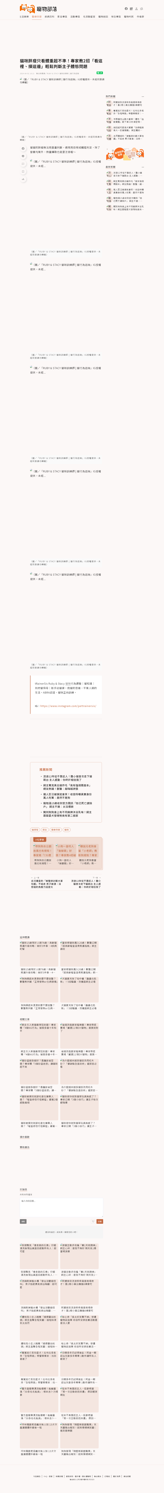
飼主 (45, 829)
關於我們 (116, 1476)
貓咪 (66, 829)
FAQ (45, 1476)
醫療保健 (37, 16)
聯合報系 (97, 1476)
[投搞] (131, 8)
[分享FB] (23, 148)
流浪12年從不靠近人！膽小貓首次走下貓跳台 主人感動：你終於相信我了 (67, 778)
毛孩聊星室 (89, 16)
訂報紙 (107, 1476)
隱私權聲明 (86, 1476)
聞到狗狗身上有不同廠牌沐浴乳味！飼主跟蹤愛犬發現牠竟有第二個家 (67, 813)
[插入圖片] (93, 1221)
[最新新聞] (143, 167)
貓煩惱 (35, 829)
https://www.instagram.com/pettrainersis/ (68, 706)
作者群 (140, 16)
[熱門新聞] (143, 96)
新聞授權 (59, 1476)
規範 (23, 1221)
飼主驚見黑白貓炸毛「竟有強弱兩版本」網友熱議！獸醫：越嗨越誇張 (67, 786)
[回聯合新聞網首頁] (27, 8)
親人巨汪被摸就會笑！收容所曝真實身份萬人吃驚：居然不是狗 (67, 795)
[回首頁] (38, 8)
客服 (51, 1476)
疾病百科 (49, 16)
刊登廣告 (37, 1476)
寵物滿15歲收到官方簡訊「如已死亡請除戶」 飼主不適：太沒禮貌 (67, 804)
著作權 (77, 1476)
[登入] (136, 8)
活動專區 (75, 16)
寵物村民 (129, 16)
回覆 (100, 1221)
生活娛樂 (24, 16)
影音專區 (62, 16)
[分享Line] (23, 156)
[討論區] (23, 164)
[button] (126, 8)
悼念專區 (116, 16)
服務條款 (69, 1476)
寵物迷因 (103, 16)
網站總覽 (127, 1476)
